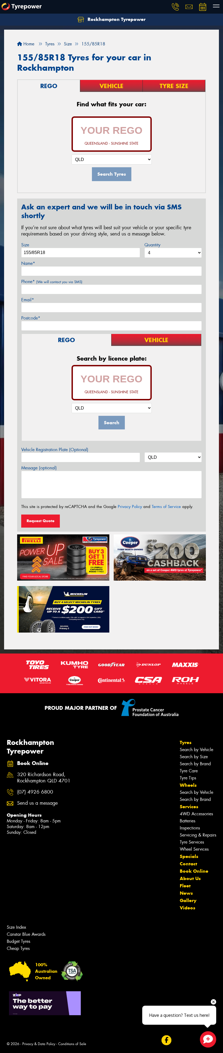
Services (189, 807)
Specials (189, 856)
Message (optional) (39, 468)
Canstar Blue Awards (26, 934)
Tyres (185, 742)
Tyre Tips (188, 778)
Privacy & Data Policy (38, 1044)
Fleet (185, 886)
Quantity (152, 245)
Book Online (194, 871)
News (186, 893)
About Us (190, 878)
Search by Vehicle (196, 749)
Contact (188, 864)
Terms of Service (166, 506)
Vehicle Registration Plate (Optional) (54, 450)
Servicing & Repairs (198, 835)
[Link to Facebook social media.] (166, 1040)
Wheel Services (194, 849)
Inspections (190, 828)
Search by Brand (195, 764)
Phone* (51, 281)
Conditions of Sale (72, 1044)
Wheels (188, 785)
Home (28, 44)
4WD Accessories (196, 814)
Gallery (188, 900)
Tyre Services (192, 842)
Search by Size (194, 757)
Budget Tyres (18, 941)
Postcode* (30, 318)
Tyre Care (189, 771)
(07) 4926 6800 (35, 792)
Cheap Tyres (18, 948)
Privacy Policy (130, 506)
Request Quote (40, 520)
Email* (27, 300)
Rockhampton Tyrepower (115, 19)
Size (25, 245)
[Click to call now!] (175, 7)
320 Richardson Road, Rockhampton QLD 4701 (43, 778)
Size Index (16, 927)
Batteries (187, 821)
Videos (187, 908)
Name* (28, 263)
